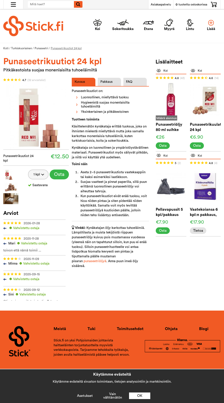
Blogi (203, 329)
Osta (59, 174)
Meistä (60, 329)
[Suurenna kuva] (36, 116)
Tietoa (198, 230)
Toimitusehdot (130, 329)
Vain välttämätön (112, 395)
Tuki (91, 329)
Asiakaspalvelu (161, 4)
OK (139, 396)
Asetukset (85, 396)
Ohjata (171, 329)
